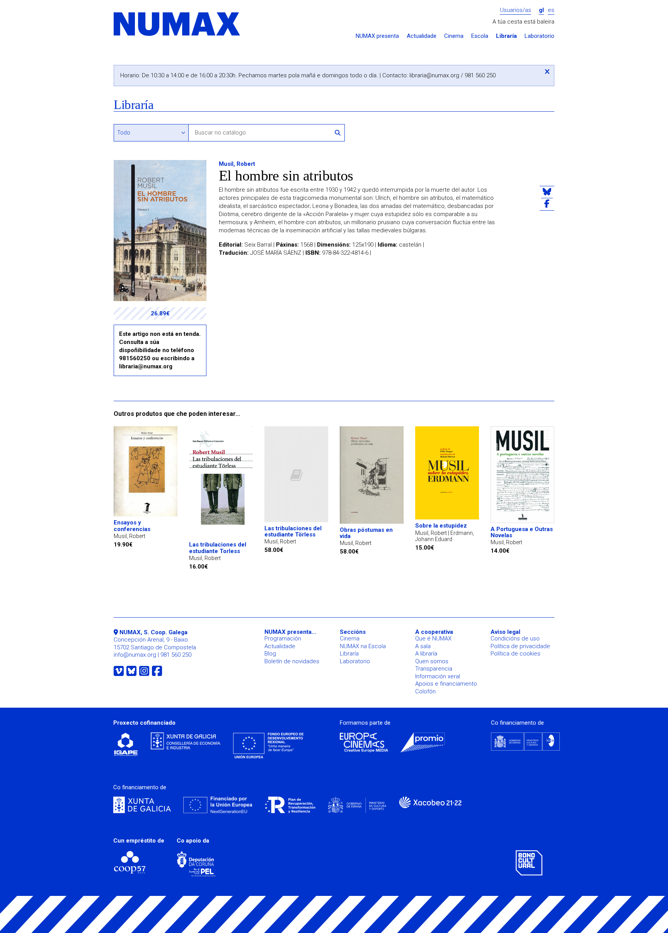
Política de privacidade (520, 646)
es (551, 10)
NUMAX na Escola (363, 646)
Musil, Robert (237, 163)
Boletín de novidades (291, 661)
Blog (270, 653)
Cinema (454, 36)
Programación (282, 638)
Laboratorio (539, 36)
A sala (423, 646)
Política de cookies (515, 653)
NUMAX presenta (377, 36)
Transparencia (433, 668)
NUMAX (177, 24)
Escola (479, 36)
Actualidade (421, 36)
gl (541, 10)
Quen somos (431, 661)
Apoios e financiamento (446, 683)
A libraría (426, 653)
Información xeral (437, 676)
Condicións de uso (515, 638)
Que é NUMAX (433, 638)
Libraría (506, 36)
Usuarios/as (515, 10)
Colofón (425, 691)
